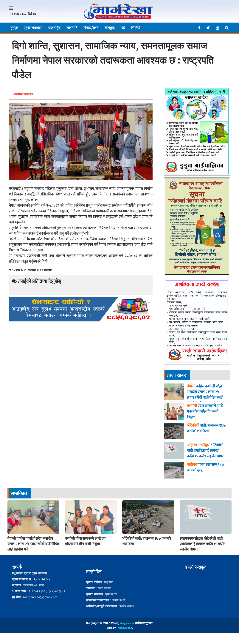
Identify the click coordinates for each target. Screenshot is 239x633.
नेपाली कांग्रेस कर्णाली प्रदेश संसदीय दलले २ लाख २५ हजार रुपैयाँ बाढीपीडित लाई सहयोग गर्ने (33, 544)
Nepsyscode (125, 628)
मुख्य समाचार (33, 28)
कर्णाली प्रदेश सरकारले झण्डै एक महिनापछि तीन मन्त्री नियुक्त (85, 541)
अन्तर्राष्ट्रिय (54, 28)
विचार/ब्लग (91, 28)
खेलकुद (110, 28)
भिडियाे (135, 28)
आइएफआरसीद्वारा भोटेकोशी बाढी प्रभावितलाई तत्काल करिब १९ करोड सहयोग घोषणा (202, 544)
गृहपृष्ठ (14, 28)
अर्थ (123, 28)
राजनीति (71, 28)
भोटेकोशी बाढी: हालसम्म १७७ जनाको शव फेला (146, 541)
